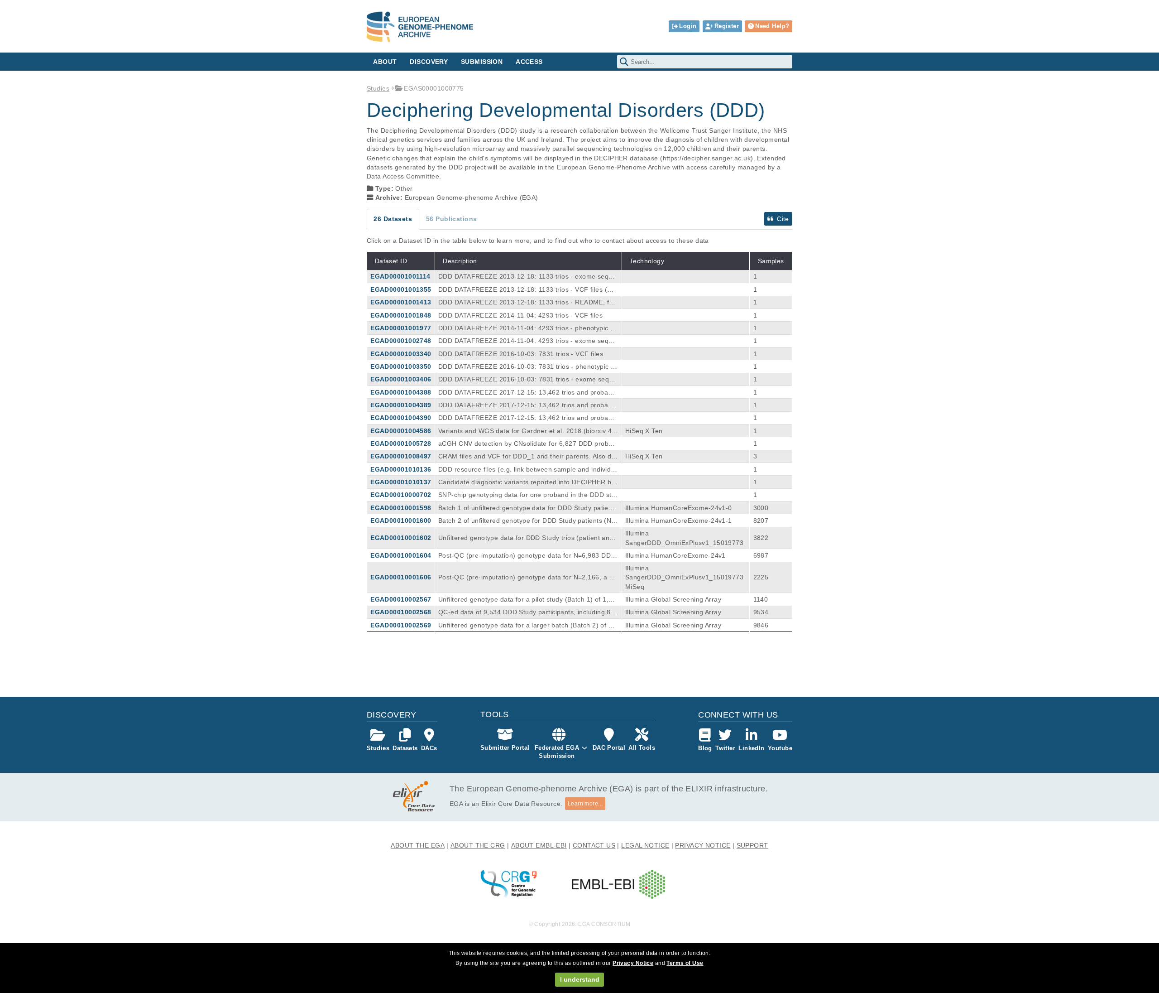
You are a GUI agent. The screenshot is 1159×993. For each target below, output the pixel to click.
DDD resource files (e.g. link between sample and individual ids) (526, 470)
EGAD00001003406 (400, 379)
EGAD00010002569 (400, 625)
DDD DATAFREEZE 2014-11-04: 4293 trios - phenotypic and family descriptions (528, 328)
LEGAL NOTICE (645, 845)
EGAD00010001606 (400, 577)
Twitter (725, 748)
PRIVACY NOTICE (702, 845)
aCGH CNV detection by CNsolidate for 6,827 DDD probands (527, 444)
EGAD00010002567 (400, 599)
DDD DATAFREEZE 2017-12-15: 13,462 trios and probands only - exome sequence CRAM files (527, 418)
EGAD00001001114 (400, 276)
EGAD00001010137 (400, 482)
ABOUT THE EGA (418, 845)
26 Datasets (393, 218)
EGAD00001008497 (400, 456)
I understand (579, 979)
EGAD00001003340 (400, 353)
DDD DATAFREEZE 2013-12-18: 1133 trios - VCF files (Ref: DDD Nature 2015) (527, 290)
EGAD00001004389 (400, 405)
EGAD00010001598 (400, 507)
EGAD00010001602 (400, 537)
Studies (378, 88)
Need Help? (772, 26)
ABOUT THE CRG (477, 845)
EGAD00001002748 (400, 340)
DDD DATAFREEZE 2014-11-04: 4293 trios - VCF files (520, 315)
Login (687, 26)
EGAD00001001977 (400, 328)
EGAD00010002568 (400, 612)
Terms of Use (684, 963)
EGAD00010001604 (400, 555)
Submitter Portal (505, 747)
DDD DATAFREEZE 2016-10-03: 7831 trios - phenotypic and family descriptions (526, 367)
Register (726, 26)
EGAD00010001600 (400, 520)
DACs (429, 748)
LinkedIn (751, 748)
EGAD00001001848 (400, 315)
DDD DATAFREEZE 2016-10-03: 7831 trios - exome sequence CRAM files (527, 380)
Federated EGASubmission (557, 751)
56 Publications (451, 218)
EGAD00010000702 (400, 494)
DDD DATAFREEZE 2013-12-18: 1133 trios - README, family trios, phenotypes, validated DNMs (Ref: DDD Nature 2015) (525, 303)
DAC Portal (609, 747)
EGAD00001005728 (400, 443)
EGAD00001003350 (400, 366)
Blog (705, 748)
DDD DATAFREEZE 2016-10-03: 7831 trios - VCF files (520, 353)
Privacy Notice (633, 963)
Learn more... (585, 803)
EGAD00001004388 (400, 392)
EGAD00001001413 (400, 302)
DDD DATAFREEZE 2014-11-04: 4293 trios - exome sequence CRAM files (527, 341)
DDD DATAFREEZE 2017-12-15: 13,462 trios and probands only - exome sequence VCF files (527, 405)
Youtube (780, 748)
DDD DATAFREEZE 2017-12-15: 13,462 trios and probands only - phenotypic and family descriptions (527, 393)
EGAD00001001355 (400, 289)
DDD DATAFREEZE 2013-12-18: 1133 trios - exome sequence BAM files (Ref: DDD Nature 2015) (527, 277)
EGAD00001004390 (400, 417)
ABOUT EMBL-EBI (539, 845)
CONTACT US (594, 845)
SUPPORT (752, 845)
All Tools (641, 747)
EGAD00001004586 (400, 430)
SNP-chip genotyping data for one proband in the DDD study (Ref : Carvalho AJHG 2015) (526, 495)
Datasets (405, 748)
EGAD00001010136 (400, 469)
